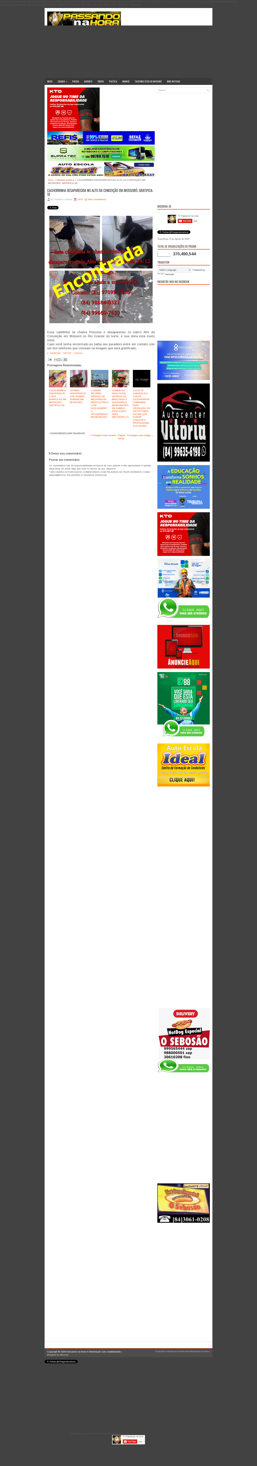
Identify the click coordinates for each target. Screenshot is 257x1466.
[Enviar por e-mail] (55, 359)
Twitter (66, 353)
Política (113, 81)
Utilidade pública (65, 180)
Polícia (75, 81)
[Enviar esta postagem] (49, 359)
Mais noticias (173, 81)
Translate (169, 274)
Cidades (62, 81)
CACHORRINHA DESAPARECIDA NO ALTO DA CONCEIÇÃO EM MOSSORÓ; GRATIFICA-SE (100, 192)
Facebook (55, 353)
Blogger (64, 1355)
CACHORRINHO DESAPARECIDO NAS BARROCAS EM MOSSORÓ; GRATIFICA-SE (57, 397)
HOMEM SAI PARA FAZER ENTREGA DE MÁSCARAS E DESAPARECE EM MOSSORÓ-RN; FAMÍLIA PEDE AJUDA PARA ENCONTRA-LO (120, 403)
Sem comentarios (97, 199)
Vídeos (101, 81)
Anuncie (126, 81)
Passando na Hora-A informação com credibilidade (93, 1351)
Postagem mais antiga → (140, 435)
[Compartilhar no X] (62, 359)
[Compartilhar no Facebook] (65, 359)
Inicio (49, 81)
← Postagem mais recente (102, 435)
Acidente (88, 81)
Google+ (78, 353)
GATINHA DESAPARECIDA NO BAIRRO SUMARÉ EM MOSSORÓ (78, 396)
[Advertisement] (128, 51)
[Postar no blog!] (59, 359)
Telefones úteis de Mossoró (148, 81)
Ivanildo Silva (183, 1351)
